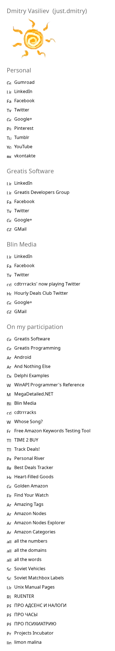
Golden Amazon (31, 486)
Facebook (24, 100)
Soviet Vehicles (29, 568)
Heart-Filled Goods (34, 477)
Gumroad (24, 82)
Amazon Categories (35, 532)
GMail (20, 229)
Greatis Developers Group (42, 192)
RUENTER (24, 596)
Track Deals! (27, 449)
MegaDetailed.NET (33, 394)
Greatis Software (32, 339)
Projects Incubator (34, 633)
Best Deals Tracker (33, 467)
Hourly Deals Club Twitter (41, 293)
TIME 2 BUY (26, 440)
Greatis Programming (37, 348)
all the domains (30, 550)
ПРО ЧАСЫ (26, 614)
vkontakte (24, 156)
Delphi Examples (31, 375)
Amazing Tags (29, 504)
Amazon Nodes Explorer (39, 523)
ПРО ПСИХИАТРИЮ (35, 624)
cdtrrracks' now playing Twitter (47, 284)
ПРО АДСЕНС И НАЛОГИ (40, 605)
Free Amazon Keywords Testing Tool (52, 431)
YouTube (23, 146)
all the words (28, 559)
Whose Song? (28, 421)
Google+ (23, 119)
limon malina (28, 642)
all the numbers (30, 541)
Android (22, 357)
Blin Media (25, 403)
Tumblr (21, 137)
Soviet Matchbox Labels (39, 578)
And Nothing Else (32, 366)
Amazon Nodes (30, 513)
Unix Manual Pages (34, 587)
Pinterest (23, 128)
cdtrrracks (25, 412)
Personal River (29, 458)
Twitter (21, 110)
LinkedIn (23, 91)
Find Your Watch (31, 495)
